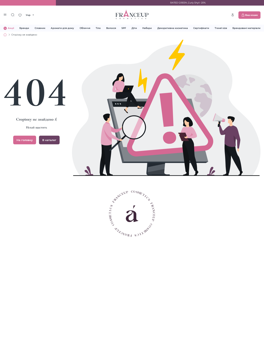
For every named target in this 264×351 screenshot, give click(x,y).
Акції (11, 28)
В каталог (49, 140)
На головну (24, 140)
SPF (123, 28)
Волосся (111, 28)
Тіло (98, 28)
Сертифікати (201, 28)
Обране (20, 15)
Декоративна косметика (172, 28)
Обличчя (85, 28)
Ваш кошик (251, 15)
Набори (147, 28)
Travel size (221, 28)
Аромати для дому (62, 28)
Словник (40, 28)
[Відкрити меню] (5, 15)
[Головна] (5, 34)
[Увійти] (232, 15)
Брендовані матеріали (246, 28)
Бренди (24, 28)
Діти (134, 28)
